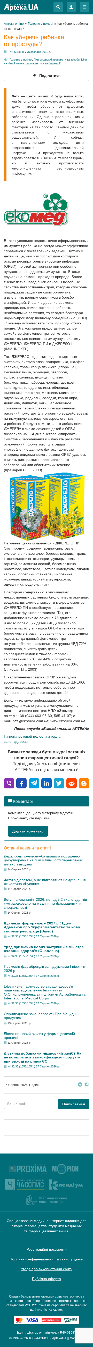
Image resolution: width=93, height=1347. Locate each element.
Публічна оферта (46, 1279)
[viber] (9, 783)
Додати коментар (28, 831)
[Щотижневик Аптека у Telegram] (80, 1085)
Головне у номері (21, 59)
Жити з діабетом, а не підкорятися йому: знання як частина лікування (45, 882)
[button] (58, 7)
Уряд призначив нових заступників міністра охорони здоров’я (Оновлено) (44, 949)
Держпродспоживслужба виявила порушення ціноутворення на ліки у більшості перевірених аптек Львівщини (43, 860)
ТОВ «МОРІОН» (40, 1338)
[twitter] (59, 783)
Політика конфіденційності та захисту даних (47, 1259)
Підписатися (73, 1104)
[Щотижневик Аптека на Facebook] (86, 1085)
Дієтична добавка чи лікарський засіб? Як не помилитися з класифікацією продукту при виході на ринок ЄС (42, 1057)
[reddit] (71, 783)
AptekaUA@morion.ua (68, 1338)
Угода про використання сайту (46, 1269)
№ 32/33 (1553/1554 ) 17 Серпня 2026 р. (33, 936)
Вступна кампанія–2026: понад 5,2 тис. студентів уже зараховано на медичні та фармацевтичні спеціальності (45, 903)
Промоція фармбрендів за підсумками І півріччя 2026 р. (44, 968)
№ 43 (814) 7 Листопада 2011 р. (30, 51)
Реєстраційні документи (47, 1249)
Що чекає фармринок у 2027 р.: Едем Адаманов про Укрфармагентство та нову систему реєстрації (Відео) (42, 927)
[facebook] (21, 783)
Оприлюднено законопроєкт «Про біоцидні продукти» (40, 1016)
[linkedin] (46, 783)
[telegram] (34, 783)
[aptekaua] (84, 783)
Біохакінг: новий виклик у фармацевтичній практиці (39, 1036)
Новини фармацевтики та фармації (37, 63)
